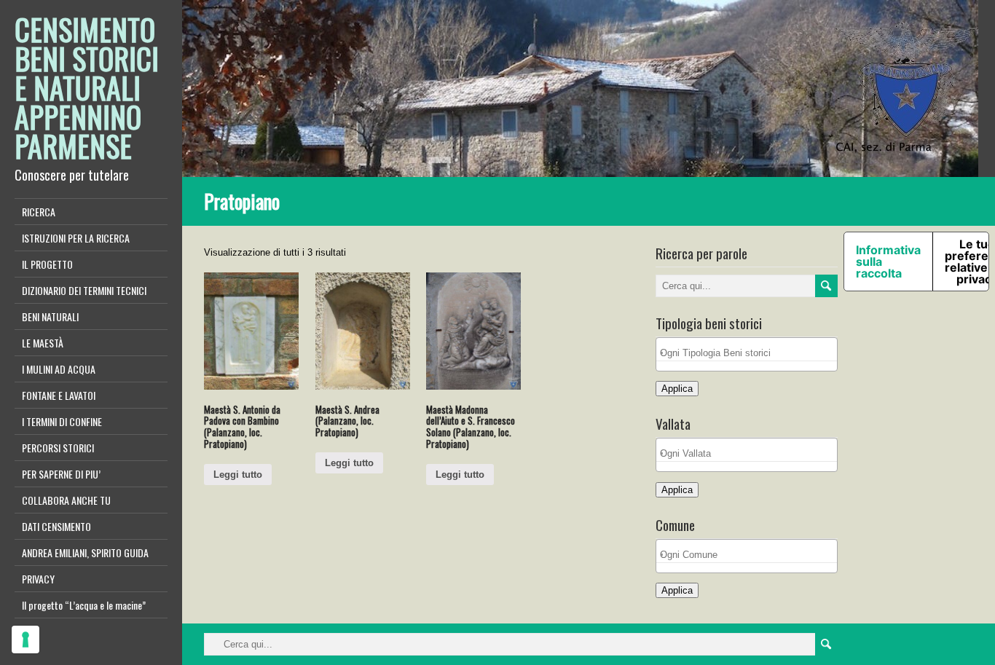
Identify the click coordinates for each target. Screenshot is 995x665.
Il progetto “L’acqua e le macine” (84, 605)
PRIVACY (38, 578)
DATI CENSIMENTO (56, 526)
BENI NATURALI (50, 316)
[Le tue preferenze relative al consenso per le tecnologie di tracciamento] (25, 639)
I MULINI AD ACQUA (58, 369)
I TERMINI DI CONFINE (62, 421)
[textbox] (750, 352)
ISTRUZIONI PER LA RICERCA (76, 237)
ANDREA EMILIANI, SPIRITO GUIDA (85, 552)
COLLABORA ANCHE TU (66, 500)
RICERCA (38, 211)
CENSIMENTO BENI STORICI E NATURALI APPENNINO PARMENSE (87, 87)
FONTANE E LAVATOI (58, 395)
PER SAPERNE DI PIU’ (61, 473)
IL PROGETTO (47, 264)
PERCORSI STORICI (58, 447)
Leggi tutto (237, 474)
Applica (677, 388)
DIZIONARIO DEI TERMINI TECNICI (84, 290)
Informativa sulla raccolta (888, 261)
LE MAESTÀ (42, 342)
